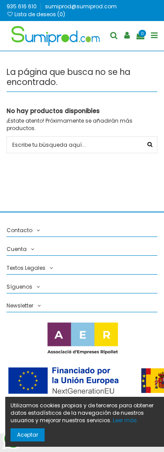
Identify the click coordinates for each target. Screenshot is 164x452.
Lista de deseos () (39, 14)
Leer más (125, 420)
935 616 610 (22, 6)
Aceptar (27, 434)
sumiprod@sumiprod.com (81, 6)
